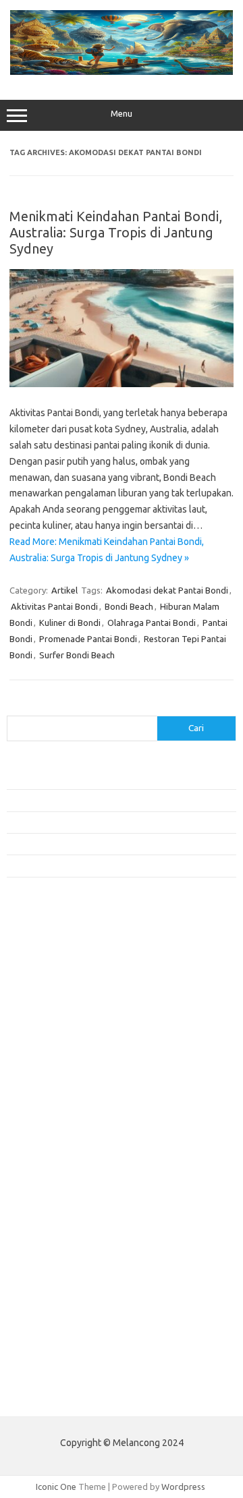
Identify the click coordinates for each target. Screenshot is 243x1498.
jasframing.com (44, 1086)
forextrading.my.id (51, 1137)
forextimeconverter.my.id (65, 1151)
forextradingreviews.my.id (67, 1125)
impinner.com (40, 1073)
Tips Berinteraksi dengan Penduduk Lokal (87, 800)
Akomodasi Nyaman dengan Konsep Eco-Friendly (102, 822)
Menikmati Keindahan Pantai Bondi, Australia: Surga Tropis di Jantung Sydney (115, 232)
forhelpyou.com (45, 1201)
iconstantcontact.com (56, 1060)
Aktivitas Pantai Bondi (54, 606)
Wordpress (183, 1486)
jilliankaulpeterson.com (60, 1278)
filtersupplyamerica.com (62, 995)
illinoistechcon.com (51, 1266)
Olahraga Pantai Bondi (151, 622)
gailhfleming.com (48, 1214)
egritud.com (38, 1188)
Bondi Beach (129, 606)
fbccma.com (37, 982)
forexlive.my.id (44, 1112)
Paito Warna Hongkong (60, 1366)
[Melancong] (121, 71)
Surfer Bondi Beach (77, 655)
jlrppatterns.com (47, 1291)
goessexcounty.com (54, 1008)
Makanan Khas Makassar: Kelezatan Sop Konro (98, 865)
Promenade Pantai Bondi (88, 638)
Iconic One (56, 1486)
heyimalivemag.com (53, 1226)
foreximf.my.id (43, 1099)
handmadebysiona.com (60, 1021)
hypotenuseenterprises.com (71, 1047)
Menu (121, 114)
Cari (14, 707)
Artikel (64, 590)
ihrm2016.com (43, 1253)
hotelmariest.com (49, 1034)
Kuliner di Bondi (70, 622)
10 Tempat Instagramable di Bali (70, 778)
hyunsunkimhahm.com (57, 1240)
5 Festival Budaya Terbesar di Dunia (76, 843)
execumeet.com (46, 969)
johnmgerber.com (49, 1305)
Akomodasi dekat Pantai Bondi (167, 590)
